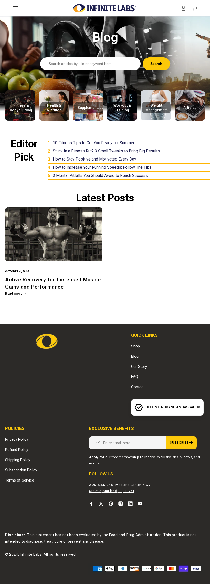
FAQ (134, 376)
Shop (135, 346)
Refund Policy (16, 449)
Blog (135, 356)
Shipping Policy (17, 459)
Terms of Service (19, 480)
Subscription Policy (21, 470)
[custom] (91, 504)
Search (156, 64)
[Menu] (15, 8)
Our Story (139, 366)
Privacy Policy (16, 439)
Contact (138, 387)
